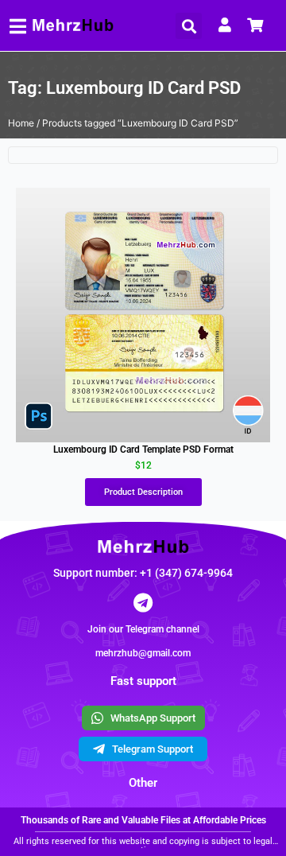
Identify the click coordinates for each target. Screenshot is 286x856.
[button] (189, 26)
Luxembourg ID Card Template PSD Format (143, 449)
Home (21, 123)
